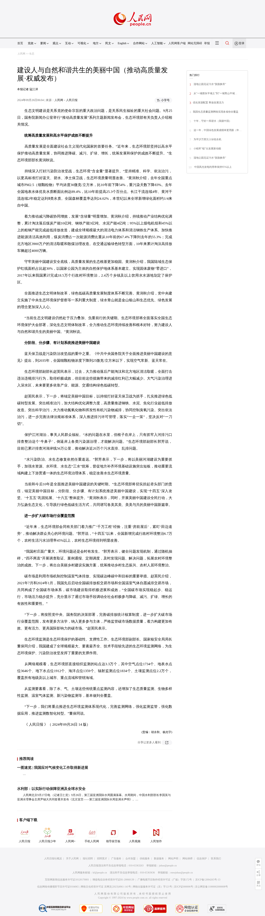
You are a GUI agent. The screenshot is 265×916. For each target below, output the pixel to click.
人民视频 (134, 841)
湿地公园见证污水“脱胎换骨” (209, 84)
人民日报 (24, 841)
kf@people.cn (100, 872)
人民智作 (156, 841)
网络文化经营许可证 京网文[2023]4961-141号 (106, 886)
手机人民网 (92, 841)
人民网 (21, 53)
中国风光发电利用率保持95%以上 (212, 167)
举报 (207, 43)
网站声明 (173, 858)
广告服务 (116, 858)
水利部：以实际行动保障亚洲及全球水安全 (51, 789)
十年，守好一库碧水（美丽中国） (212, 121)
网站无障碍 (195, 43)
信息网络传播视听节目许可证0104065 (58, 886)
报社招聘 (88, 858)
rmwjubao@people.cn (181, 872)
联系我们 (216, 858)
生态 (31, 53)
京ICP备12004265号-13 (207, 879)
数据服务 (159, 858)
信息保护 (202, 858)
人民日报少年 (47, 841)
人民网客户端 (177, 43)
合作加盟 (130, 858)
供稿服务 (145, 858)
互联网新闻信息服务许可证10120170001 (67, 879)
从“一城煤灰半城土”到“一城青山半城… (215, 93)
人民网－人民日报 (66, 100)
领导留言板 (113, 841)
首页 (20, 43)
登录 (241, 43)
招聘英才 (102, 858)
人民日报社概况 (53, 858)
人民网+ (70, 841)
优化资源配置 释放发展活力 (208, 102)
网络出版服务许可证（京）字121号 (152, 886)
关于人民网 (72, 858)
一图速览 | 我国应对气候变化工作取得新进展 (52, 767)
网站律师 (187, 858)
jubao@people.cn (168, 865)
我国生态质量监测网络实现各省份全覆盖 (215, 111)
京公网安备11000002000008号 (211, 886)
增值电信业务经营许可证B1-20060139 (113, 879)
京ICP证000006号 (183, 886)
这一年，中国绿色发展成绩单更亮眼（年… (217, 130)
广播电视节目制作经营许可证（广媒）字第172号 (165, 879)
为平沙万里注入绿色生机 (207, 139)
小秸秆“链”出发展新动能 (207, 148)
